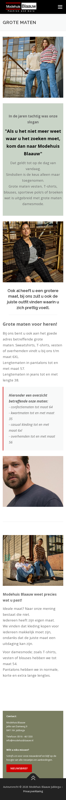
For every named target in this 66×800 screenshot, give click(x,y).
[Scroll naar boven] (33, 778)
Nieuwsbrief (19, 768)
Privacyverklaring (33, 791)
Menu (60, 6)
